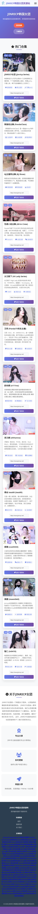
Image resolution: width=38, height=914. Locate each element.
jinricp (4, 840)
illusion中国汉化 (25, 884)
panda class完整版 (12, 868)
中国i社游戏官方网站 (15, 879)
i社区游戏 (32, 886)
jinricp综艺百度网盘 (13, 856)
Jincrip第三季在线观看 (28, 849)
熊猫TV (5, 844)
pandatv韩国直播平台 (15, 844)
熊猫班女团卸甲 (22, 851)
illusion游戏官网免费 (15, 893)
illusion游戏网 (20, 889)
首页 (19, 821)
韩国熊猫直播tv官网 (30, 844)
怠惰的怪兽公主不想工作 (22, 870)
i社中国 (20, 875)
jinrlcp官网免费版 (24, 863)
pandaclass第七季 (25, 868)
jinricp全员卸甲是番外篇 (15, 854)
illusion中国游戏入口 (20, 882)
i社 (12, 875)
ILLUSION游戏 (24, 886)
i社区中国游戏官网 (28, 893)
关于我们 (19, 827)
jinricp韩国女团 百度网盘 (20, 842)
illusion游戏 (12, 877)
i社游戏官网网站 (21, 877)
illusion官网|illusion (13, 884)
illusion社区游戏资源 (9, 889)
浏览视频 (19, 25)
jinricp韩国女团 (11, 840)
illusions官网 (11, 891)
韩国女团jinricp (25, 858)
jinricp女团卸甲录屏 (13, 861)
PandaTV (32, 837)
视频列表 (19, 824)
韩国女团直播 (24, 837)
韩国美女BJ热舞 (9, 865)
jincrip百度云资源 (26, 856)
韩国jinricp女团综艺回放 (10, 847)
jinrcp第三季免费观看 (9, 851)
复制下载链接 (20, 97)
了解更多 (19, 31)
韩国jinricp (16, 858)
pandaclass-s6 (14, 837)
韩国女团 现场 (6, 842)
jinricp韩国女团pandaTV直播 (26, 840)
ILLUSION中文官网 (12, 886)
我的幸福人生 (19, 872)
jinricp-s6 (6, 837)
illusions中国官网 (21, 891)
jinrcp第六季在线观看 (27, 861)
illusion (25, 875)
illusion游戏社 (8, 882)
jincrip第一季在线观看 (25, 847)
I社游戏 (15, 875)
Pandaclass (18, 865)
